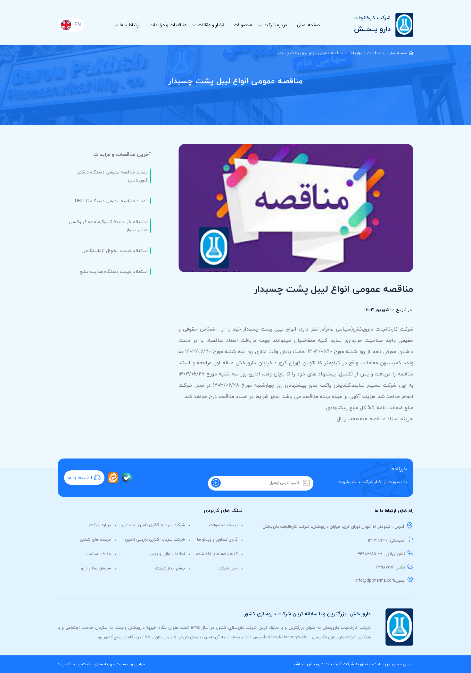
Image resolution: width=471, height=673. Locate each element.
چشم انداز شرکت (170, 568)
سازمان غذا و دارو (96, 568)
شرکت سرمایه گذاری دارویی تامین (155, 539)
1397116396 (378, 540)
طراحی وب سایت (130, 664)
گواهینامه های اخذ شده (217, 553)
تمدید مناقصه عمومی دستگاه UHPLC (111, 201)
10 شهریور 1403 (379, 310)
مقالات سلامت (98, 553)
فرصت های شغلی (95, 539)
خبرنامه (399, 469)
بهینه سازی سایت (98, 664)
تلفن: (400, 553)
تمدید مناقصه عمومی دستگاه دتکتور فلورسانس (112, 176)
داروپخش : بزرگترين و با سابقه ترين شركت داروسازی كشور (307, 614)
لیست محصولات (223, 524)
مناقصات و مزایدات (167, 25)
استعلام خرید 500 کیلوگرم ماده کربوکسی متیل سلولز (108, 226)
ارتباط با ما (130, 25)
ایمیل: (400, 580)
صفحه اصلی (308, 25)
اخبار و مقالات (211, 25)
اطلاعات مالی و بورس (166, 553)
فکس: (399, 567)
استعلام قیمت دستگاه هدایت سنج (114, 271)
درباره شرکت (275, 25)
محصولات (243, 25)
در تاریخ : (403, 310)
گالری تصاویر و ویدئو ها (217, 539)
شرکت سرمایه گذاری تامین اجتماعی (153, 524)
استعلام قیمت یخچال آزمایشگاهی (115, 251)
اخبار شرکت (228, 568)
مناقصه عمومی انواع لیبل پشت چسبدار (310, 53)
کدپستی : (396, 540)
